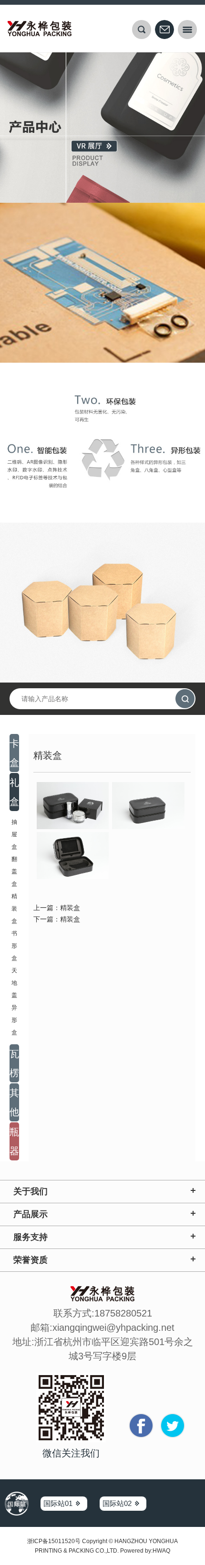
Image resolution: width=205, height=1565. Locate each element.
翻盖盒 (14, 871)
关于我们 (30, 1191)
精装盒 (14, 908)
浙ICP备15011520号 (54, 1541)
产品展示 (30, 1214)
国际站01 (57, 1503)
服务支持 (30, 1237)
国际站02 (117, 1503)
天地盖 (14, 983)
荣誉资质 (30, 1260)
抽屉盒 (14, 834)
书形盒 (14, 945)
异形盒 (14, 1020)
